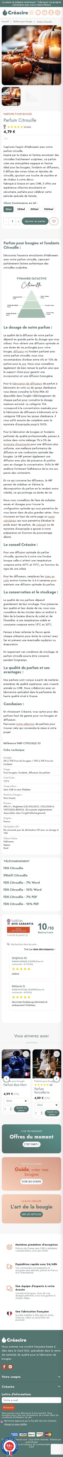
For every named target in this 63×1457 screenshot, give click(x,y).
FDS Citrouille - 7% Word (22, 882)
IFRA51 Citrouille (16, 875)
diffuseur (18, 351)
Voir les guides (31, 1181)
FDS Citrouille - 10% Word (22, 889)
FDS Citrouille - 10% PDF (21, 904)
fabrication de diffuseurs (27, 383)
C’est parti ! (31, 1144)
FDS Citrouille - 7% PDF (20, 897)
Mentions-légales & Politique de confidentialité (27, 1444)
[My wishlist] (38, 12)
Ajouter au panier (35, 221)
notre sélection (25, 724)
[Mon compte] (51, 12)
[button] (58, 12)
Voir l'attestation (18, 930)
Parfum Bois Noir (15, 1085)
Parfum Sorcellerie (41, 1091)
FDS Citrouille (13, 868)
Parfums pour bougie (22, 21)
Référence (10, 743)
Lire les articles (31, 1214)
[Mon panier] (44, 12)
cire (24, 364)
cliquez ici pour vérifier (15, 1424)
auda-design (31, 1441)
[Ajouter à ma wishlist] (53, 221)
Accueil (5, 21)
